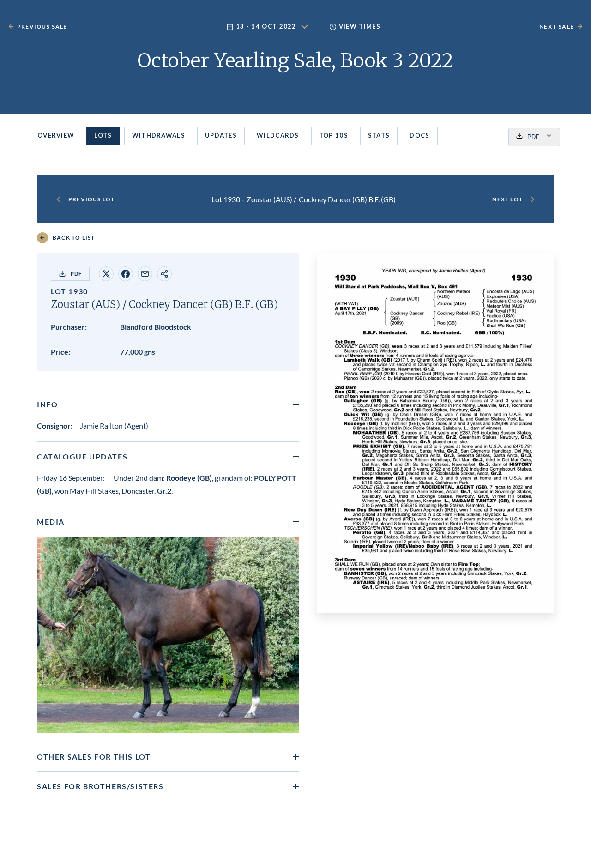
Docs (419, 135)
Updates (221, 135)
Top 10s (333, 135)
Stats (379, 135)
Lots (103, 135)
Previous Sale (42, 26)
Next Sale (556, 26)
